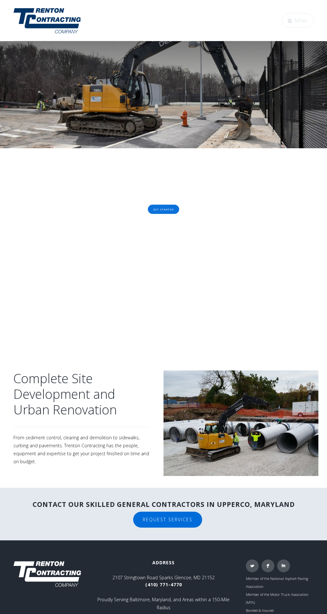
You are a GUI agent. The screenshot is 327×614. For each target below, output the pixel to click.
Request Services (168, 519)
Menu (301, 21)
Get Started (163, 209)
